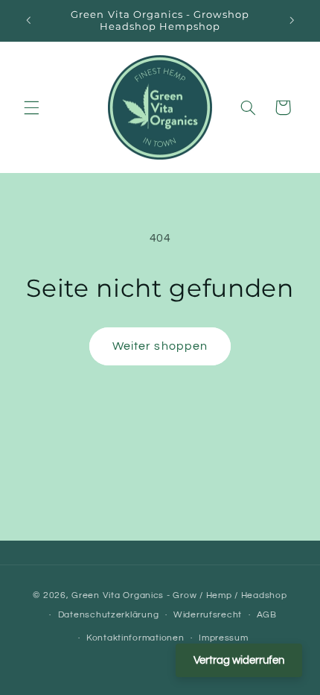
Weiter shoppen (160, 346)
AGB (267, 615)
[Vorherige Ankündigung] (28, 20)
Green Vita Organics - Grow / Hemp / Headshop (179, 595)
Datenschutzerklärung (108, 615)
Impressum (224, 638)
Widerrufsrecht (207, 615)
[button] (31, 107)
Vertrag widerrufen (238, 660)
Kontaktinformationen (135, 638)
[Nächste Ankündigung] (291, 20)
